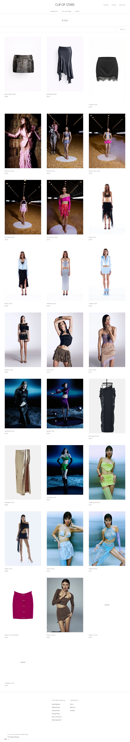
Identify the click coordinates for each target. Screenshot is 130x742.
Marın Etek (93, 568)
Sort (122, 29)
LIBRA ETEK (93, 303)
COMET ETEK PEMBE (12, 635)
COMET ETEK (93, 635)
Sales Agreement (56, 720)
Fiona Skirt (93, 104)
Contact (72, 710)
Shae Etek (8, 568)
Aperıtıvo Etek (94, 171)
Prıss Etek (51, 171)
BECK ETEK (8, 303)
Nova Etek (50, 431)
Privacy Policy (56, 713)
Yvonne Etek (9, 683)
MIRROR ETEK (51, 303)
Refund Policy (56, 707)
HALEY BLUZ (51, 635)
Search (114, 5)
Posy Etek (50, 568)
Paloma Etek (9, 237)
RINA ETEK (92, 237)
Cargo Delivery (56, 704)
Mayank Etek (9, 502)
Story (77, 11)
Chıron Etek (51, 497)
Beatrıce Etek (52, 237)
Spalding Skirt (10, 94)
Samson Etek (9, 431)
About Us (72, 707)
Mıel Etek (92, 369)
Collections (66, 11)
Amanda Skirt (52, 94)
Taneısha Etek (94, 502)
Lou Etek (50, 369)
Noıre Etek (9, 369)
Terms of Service (56, 717)
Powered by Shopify (13, 737)
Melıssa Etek (94, 436)
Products (54, 11)
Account (106, 5)
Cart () (122, 5)
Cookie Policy (56, 710)
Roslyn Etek (9, 171)
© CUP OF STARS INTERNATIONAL (18, 734)
